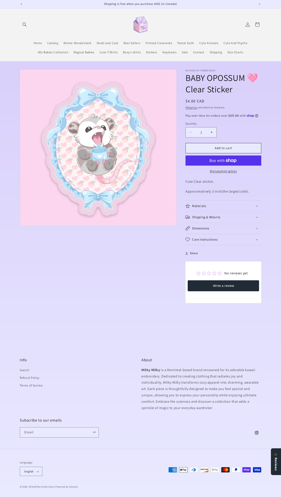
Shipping (191, 107)
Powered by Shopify (66, 486)
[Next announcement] (260, 4)
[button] (24, 24)
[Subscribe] (94, 432)
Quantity (191, 123)
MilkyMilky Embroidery (42, 486)
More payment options (223, 171)
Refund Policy (29, 377)
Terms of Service (31, 385)
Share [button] (194, 253)
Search (24, 370)
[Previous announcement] (21, 4)
